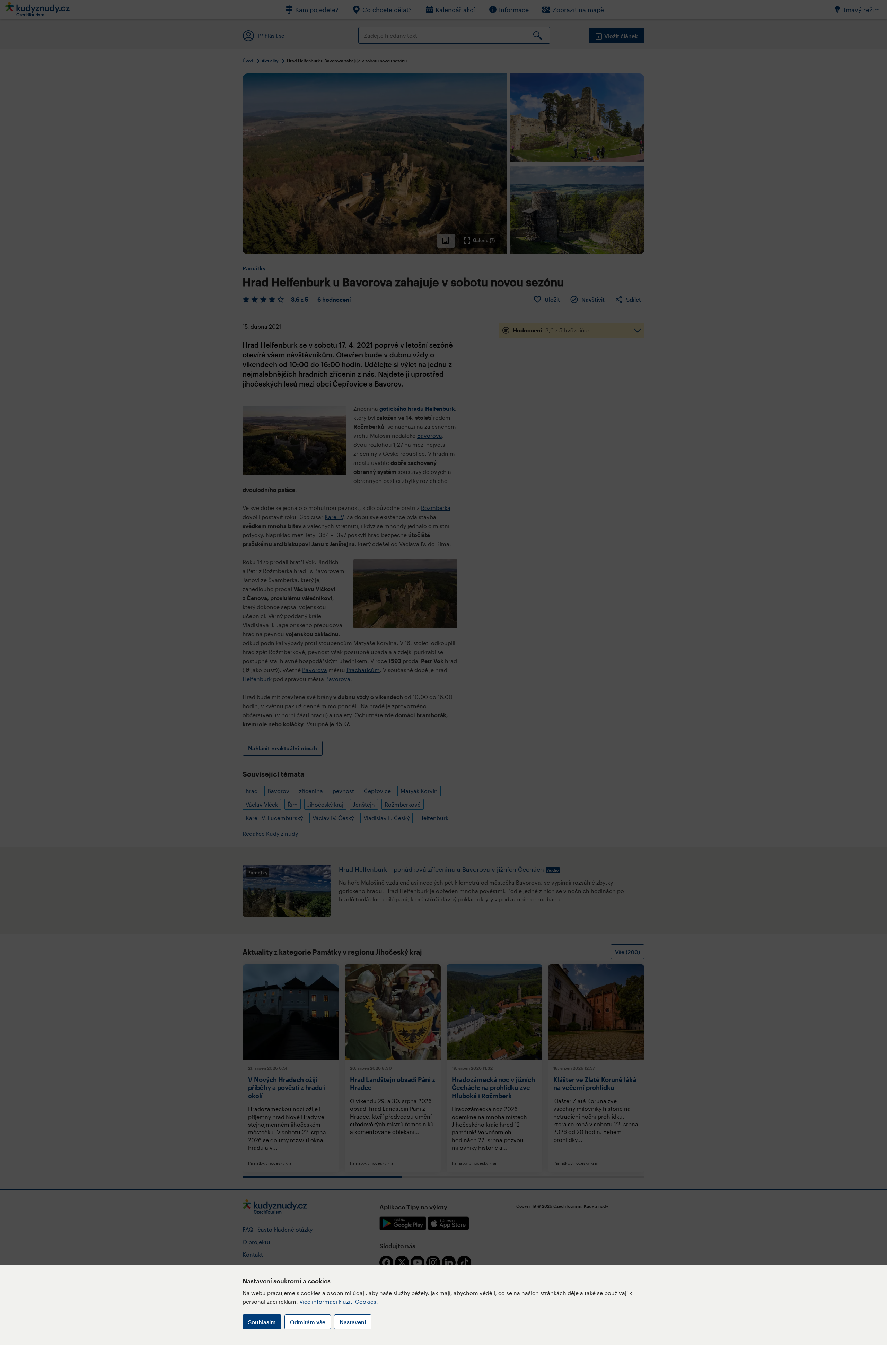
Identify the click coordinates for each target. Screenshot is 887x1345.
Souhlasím (262, 1322)
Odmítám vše (307, 1322)
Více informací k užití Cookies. (338, 1301)
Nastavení (353, 1322)
